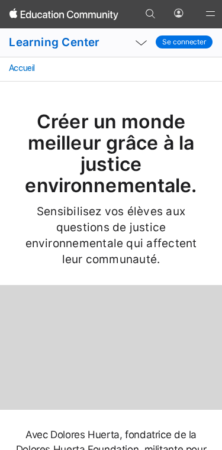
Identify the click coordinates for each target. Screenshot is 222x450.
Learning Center (54, 42)
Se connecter (184, 41)
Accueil (21, 68)
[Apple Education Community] (63, 14)
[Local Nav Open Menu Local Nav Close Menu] (141, 42)
